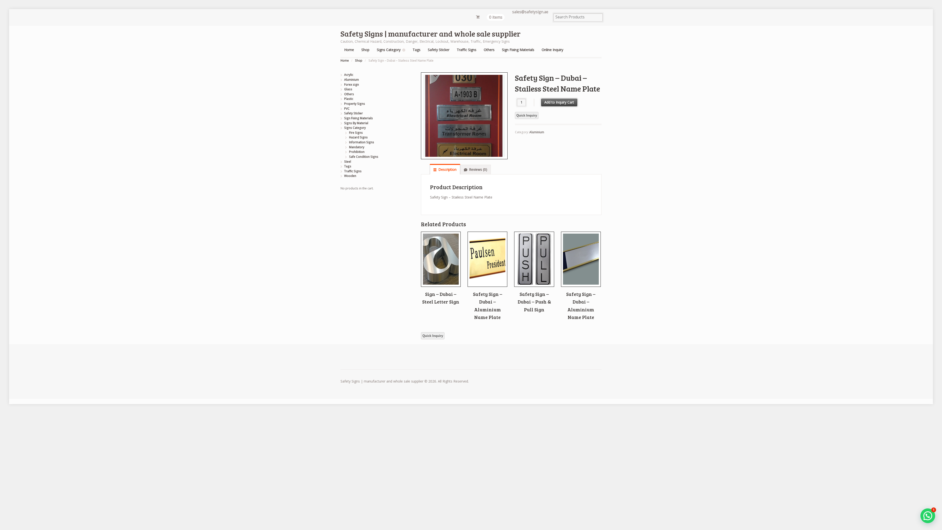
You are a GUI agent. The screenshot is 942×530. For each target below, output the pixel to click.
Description (447, 169)
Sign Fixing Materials (518, 49)
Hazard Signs (358, 137)
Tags (416, 49)
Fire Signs (356, 133)
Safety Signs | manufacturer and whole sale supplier (430, 33)
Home (349, 49)
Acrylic (348, 75)
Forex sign (351, 84)
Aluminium (536, 132)
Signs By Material (356, 123)
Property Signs (354, 104)
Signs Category (389, 49)
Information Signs (361, 142)
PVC (347, 108)
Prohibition (357, 152)
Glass (348, 89)
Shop (365, 49)
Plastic (348, 99)
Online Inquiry (552, 49)
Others (489, 49)
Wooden (350, 176)
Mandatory (356, 147)
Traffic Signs (466, 49)
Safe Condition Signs (363, 157)
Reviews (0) (478, 169)
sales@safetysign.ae (530, 11)
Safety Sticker (438, 49)
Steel (347, 161)
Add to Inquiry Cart (559, 102)
